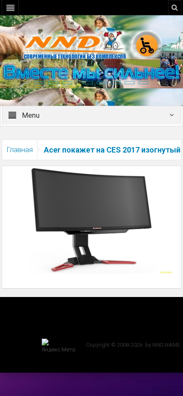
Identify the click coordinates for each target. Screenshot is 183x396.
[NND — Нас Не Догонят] (91, 44)
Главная (19, 149)
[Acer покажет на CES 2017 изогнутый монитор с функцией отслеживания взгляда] (91, 219)
